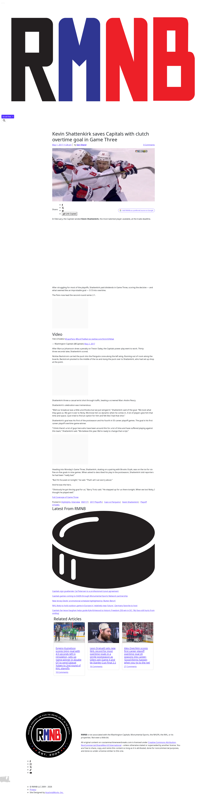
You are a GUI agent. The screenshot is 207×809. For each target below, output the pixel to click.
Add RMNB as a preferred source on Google (137, 210)
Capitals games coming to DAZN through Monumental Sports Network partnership (90, 596)
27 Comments (130, 666)
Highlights (66, 502)
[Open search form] (4, 120)
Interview (76, 502)
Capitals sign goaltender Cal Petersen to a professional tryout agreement (85, 591)
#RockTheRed (82, 339)
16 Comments (96, 666)
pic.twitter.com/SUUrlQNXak (101, 339)
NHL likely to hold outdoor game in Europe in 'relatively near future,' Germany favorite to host (94, 605)
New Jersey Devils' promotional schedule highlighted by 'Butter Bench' (84, 600)
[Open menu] (3, 3)
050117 (84, 502)
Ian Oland (81, 144)
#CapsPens (70, 339)
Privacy (33, 789)
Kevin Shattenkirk (130, 502)
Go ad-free (7, 116)
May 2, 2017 (89, 343)
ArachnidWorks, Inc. (54, 792)
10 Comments (62, 672)
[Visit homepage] (49, 734)
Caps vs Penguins (112, 502)
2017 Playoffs (96, 502)
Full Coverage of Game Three (65, 497)
